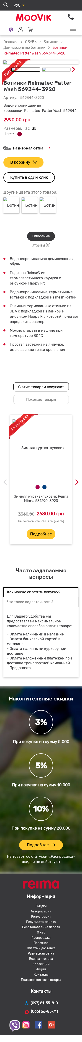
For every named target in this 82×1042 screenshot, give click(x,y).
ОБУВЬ (31, 42)
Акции (41, 969)
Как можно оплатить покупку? (33, 592)
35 (34, 128)
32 (27, 128)
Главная (10, 42)
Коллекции (41, 964)
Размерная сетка (28, 148)
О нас (41, 932)
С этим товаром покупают (41, 387)
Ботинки (51, 42)
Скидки (41, 906)
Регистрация (41, 917)
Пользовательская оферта (41, 980)
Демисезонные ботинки (24, 47)
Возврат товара (41, 959)
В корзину (20, 162)
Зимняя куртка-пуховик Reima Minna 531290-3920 (41, 498)
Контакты (41, 975)
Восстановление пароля (41, 927)
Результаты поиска (41, 922)
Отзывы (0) (41, 245)
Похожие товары (41, 399)
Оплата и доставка (41, 948)
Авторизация (41, 911)
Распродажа (41, 938)
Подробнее (41, 534)
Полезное (41, 943)
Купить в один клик (29, 177)
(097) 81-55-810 (44, 1003)
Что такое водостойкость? (30, 602)
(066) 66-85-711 (44, 1011)
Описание (41, 236)
